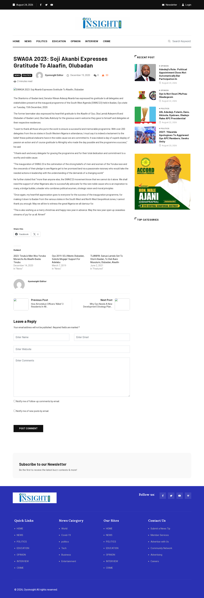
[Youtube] (51, 4)
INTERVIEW (91, 41)
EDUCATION (59, 41)
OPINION (75, 41)
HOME (16, 41)
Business (66, 554)
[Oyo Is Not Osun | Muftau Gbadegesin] (145, 95)
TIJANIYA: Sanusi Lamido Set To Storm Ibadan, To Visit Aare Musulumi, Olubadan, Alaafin (106, 259)
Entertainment (68, 561)
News (17, 75)
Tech (63, 548)
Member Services (160, 535)
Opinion (164, 66)
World (64, 528)
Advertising (156, 554)
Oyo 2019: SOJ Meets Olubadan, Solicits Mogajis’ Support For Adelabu (68, 259)
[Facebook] (40, 4)
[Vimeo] (188, 495)
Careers (155, 561)
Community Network (161, 548)
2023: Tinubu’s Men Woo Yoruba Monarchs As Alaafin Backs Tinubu (30, 259)
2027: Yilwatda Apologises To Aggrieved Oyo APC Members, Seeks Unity (174, 136)
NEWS (28, 41)
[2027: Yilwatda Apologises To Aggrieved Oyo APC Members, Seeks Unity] (145, 135)
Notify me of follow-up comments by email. (38, 401)
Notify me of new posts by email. (32, 411)
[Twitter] (45, 4)
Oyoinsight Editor (54, 75)
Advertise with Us (160, 541)
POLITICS (41, 41)
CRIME (106, 41)
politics (27, 75)
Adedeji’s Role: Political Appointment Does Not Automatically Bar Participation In (173, 74)
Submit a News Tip (160, 528)
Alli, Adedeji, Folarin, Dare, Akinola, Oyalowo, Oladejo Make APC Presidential (174, 115)
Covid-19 (66, 535)
